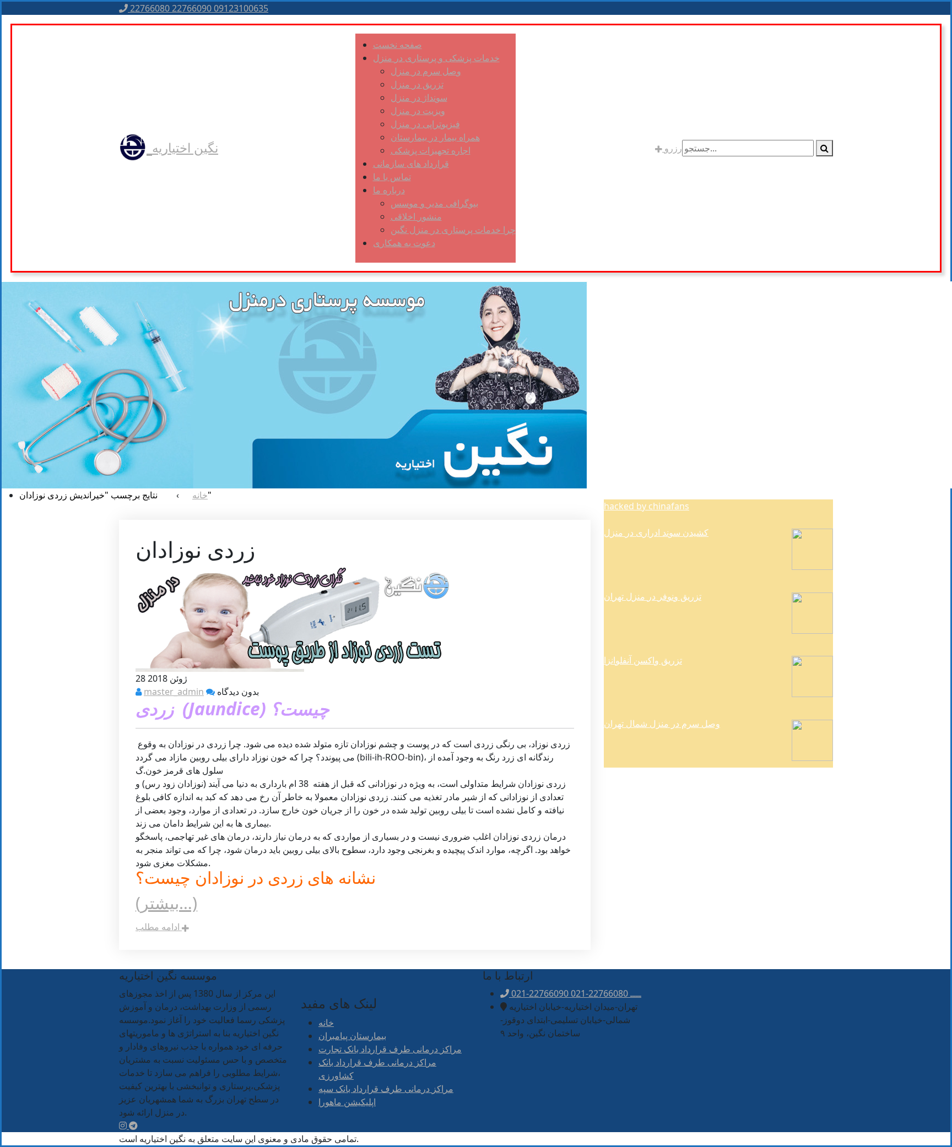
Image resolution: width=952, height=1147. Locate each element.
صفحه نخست (397, 45)
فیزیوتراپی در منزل (425, 124)
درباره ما (389, 190)
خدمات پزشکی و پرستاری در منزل (436, 58)
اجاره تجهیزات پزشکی (430, 150)
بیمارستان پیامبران (352, 1036)
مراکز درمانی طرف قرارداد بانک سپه (385, 1089)
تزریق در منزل (417, 84)
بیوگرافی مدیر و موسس (434, 203)
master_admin (174, 692)
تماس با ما (392, 177)
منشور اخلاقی (416, 216)
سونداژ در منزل (419, 97)
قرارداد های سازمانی (411, 163)
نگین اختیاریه (185, 147)
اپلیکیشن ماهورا (347, 1102)
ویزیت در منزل (418, 111)
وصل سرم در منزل (426, 71)
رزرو (672, 148)
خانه (326, 1022)
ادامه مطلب (159, 927)
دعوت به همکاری (404, 243)
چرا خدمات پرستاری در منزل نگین (453, 230)
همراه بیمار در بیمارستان (435, 137)
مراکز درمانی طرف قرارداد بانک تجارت (390, 1049)
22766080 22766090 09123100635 (198, 8)
